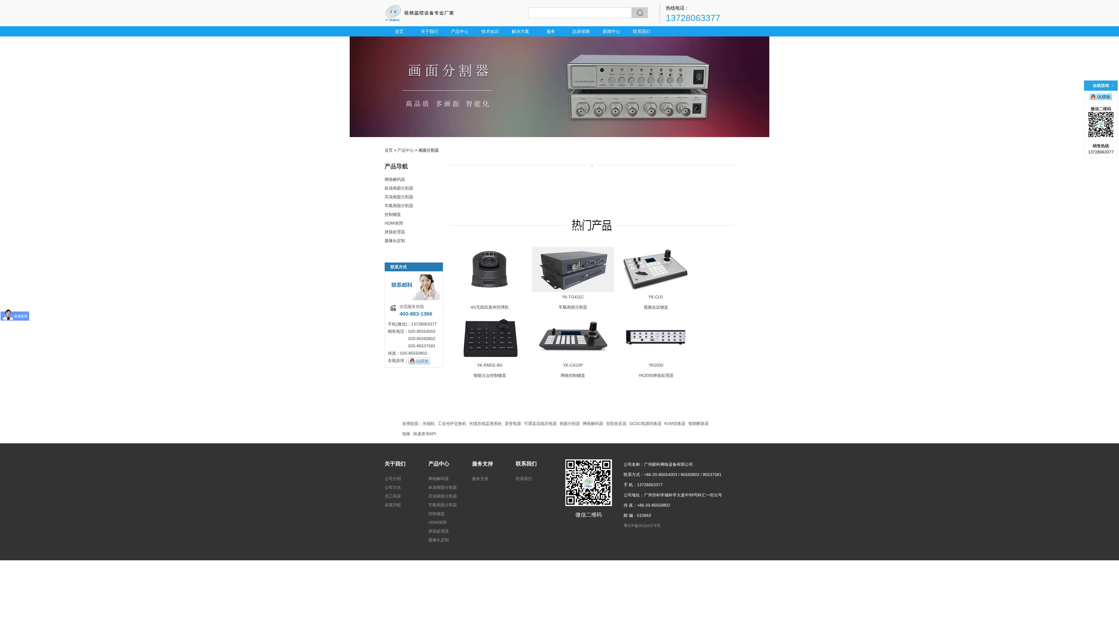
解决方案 (520, 31)
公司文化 (393, 487)
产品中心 (460, 31)
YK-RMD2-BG (490, 365)
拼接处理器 (395, 232)
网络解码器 (395, 179)
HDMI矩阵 (394, 223)
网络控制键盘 (573, 375)
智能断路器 (698, 423)
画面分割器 (570, 423)
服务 (550, 31)
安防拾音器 (616, 423)
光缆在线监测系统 (485, 423)
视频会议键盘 (656, 307)
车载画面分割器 (399, 205)
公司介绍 (393, 478)
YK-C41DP (573, 365)
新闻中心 (611, 31)
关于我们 (429, 31)
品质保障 (581, 31)
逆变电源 (513, 423)
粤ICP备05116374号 (642, 525)
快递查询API (424, 433)
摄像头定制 (395, 240)
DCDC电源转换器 (645, 423)
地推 (406, 433)
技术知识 (490, 31)
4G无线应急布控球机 (490, 307)
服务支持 (482, 464)
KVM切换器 (674, 423)
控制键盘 (393, 214)
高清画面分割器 (399, 197)
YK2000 (656, 365)
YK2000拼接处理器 (655, 375)
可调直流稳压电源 (540, 423)
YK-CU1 (655, 297)
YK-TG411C (573, 297)
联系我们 (641, 31)
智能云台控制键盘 (490, 375)
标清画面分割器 (399, 188)
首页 (399, 31)
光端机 (429, 423)
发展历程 (393, 505)
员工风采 (393, 496)
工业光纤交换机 (452, 423)
